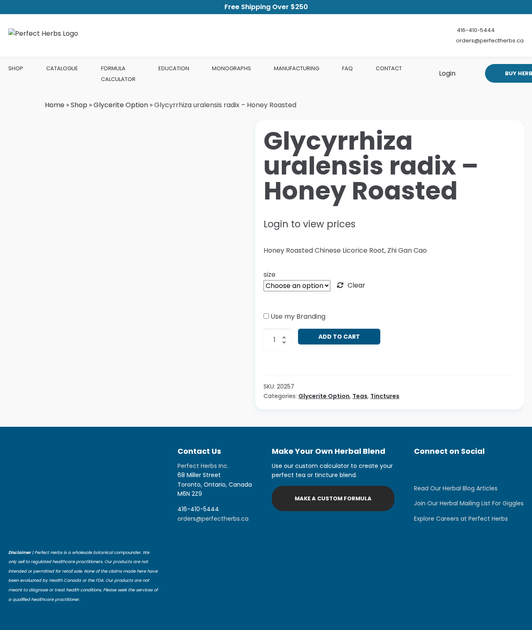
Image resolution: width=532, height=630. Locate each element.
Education (173, 68)
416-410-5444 (476, 30)
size (270, 274)
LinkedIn (464, 469)
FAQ (347, 68)
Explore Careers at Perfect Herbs (461, 518)
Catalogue (62, 68)
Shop (15, 68)
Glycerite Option (121, 105)
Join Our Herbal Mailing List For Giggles (469, 503)
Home (54, 105)
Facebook (443, 469)
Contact (389, 68)
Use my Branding (298, 316)
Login (446, 73)
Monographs (231, 68)
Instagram (422, 469)
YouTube (484, 469)
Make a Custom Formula (333, 498)
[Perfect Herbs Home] (43, 35)
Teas (359, 396)
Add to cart (339, 336)
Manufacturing (296, 68)
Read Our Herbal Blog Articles (456, 488)
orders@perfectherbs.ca (490, 40)
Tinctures (384, 396)
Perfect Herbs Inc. (203, 466)
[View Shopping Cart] (467, 73)
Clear (356, 285)
